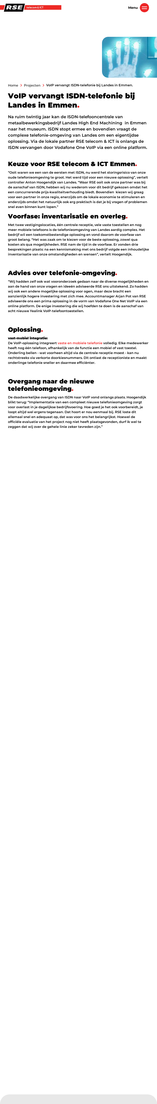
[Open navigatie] (144, 7)
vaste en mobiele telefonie (80, 343)
